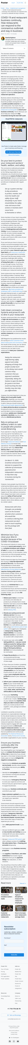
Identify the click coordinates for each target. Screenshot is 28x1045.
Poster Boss (18, 978)
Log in (13, 2)
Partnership (18, 1001)
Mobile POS (18, 971)
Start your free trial (14, 152)
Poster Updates (5, 978)
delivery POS (12, 610)
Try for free (20, 2)
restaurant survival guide (9, 110)
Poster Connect (19, 981)
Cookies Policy (14, 1034)
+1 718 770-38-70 (14, 1009)
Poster (4, 2)
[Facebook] (10, 1041)
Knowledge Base (5, 996)
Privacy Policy (14, 1032)
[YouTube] (18, 1041)
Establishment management (17, 8)
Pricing (3, 971)
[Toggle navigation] (25, 2)
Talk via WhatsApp (15, 1015)
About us (17, 996)
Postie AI (17, 986)
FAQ (16, 1003)
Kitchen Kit (18, 983)
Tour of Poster (5, 969)
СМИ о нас (18, 998)
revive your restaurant (18, 252)
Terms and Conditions (14, 1030)
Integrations (18, 988)
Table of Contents (8, 48)
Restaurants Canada (18, 736)
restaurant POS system (15, 839)
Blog (7, 8)
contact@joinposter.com (14, 1019)
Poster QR (17, 969)
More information (14, 155)
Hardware (3, 974)
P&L (16, 976)
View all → (23, 883)
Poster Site (18, 974)
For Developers (15, 1037)
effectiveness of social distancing (11, 569)
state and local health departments (12, 405)
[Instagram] (14, 1041)
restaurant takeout (14, 442)
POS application (5, 976)
